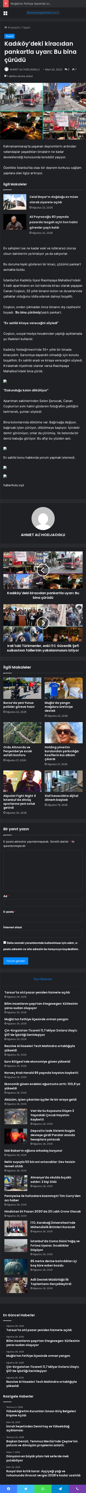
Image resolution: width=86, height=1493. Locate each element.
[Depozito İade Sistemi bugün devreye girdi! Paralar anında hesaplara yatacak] (15, 1136)
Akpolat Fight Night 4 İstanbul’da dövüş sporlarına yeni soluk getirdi (19, 802)
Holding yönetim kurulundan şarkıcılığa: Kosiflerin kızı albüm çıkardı (62, 753)
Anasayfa (13, 27)
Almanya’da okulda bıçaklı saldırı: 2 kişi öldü (50, 1179)
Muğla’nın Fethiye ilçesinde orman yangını (38, 3)
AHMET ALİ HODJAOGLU (25, 69)
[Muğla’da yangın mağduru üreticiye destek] (64, 688)
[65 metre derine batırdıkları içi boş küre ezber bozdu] (15, 1267)
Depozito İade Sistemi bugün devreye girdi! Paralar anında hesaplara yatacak (52, 1135)
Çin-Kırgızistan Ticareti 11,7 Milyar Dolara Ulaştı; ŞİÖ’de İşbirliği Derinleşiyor (40, 1032)
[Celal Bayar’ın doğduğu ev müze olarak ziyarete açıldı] (14, 202)
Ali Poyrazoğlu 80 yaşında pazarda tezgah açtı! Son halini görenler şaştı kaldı (53, 222)
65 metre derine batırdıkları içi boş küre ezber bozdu (53, 1263)
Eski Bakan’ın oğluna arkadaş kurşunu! (33, 1151)
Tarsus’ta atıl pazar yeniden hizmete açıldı (37, 992)
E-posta (9, 911)
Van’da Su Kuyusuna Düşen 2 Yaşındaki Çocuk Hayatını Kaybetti (52, 1115)
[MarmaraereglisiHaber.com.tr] (43, 12)
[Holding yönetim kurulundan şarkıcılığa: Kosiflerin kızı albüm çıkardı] (64, 732)
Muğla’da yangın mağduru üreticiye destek (59, 707)
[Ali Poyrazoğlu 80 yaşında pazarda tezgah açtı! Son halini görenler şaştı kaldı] (14, 222)
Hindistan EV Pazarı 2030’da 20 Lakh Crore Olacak (42, 1211)
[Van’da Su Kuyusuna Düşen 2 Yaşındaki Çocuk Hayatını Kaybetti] (15, 1116)
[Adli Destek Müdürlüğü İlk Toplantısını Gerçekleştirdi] (15, 1285)
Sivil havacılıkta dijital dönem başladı (61, 798)
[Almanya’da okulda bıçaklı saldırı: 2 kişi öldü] (15, 1183)
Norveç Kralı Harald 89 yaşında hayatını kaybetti (41, 1073)
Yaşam (26, 27)
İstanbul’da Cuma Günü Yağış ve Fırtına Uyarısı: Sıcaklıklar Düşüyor (55, 1245)
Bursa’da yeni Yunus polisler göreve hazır (19, 705)
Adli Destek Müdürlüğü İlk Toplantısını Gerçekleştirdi (50, 1281)
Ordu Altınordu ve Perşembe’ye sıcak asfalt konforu (17, 751)
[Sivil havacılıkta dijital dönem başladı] (64, 781)
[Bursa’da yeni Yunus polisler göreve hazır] (22, 688)
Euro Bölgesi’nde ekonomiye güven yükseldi (37, 1061)
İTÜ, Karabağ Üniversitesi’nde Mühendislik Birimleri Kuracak (52, 1225)
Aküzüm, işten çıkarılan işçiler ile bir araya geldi (40, 1099)
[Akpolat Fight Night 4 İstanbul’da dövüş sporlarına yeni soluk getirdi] (22, 781)
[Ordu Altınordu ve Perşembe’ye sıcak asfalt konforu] (22, 732)
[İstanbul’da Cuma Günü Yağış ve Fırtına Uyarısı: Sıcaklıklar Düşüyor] (15, 1245)
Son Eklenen (43, 979)
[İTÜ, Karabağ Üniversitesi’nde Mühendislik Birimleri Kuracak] (15, 1228)
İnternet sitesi (12, 927)
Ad (6, 896)
